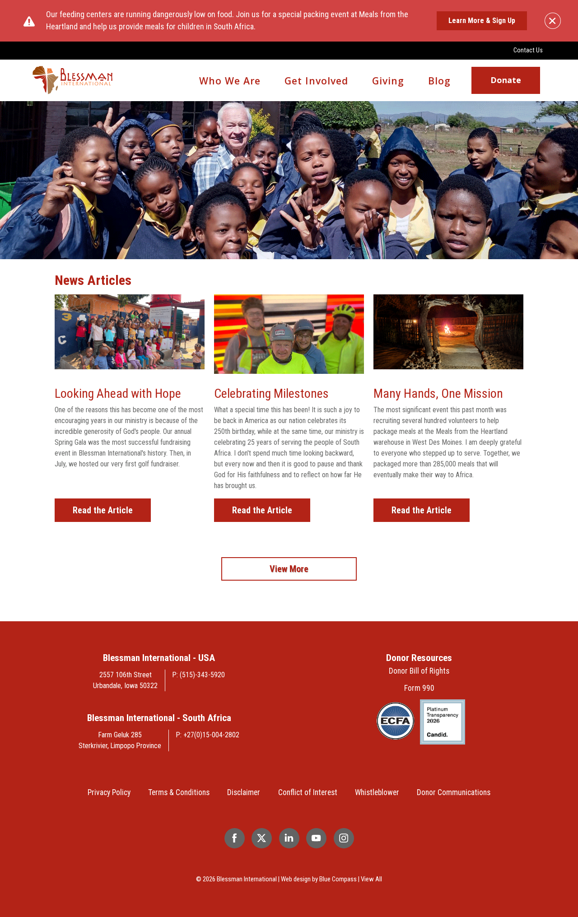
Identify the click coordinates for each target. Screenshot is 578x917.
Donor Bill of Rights (419, 670)
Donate (505, 80)
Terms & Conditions (179, 792)
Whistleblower (377, 792)
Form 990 (419, 688)
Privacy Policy (109, 792)
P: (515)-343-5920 (198, 674)
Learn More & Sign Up (481, 20)
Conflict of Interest (307, 792)
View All (371, 879)
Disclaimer (243, 792)
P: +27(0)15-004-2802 (207, 735)
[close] (553, 21)
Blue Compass (338, 879)
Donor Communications (453, 792)
